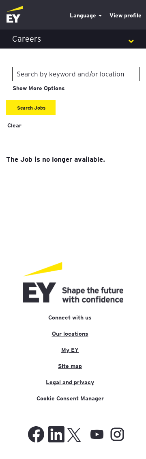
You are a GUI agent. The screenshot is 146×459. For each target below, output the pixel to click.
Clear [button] (14, 125)
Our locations (70, 333)
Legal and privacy (70, 382)
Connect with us (70, 317)
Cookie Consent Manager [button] (70, 398)
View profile (126, 15)
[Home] (14, 14)
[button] (73, 39)
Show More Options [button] (39, 88)
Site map (70, 366)
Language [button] (84, 15)
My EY (70, 349)
